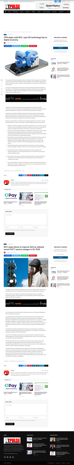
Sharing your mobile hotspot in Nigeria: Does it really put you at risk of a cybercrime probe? (23, 1)
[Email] (2, 94)
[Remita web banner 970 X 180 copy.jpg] (25, 101)
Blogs (21, 11)
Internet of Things (17, 170)
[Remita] (53, 9)
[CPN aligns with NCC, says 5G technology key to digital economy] (26, 62)
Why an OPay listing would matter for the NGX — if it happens (10, 202)
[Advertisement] (37, 22)
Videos (39, 11)
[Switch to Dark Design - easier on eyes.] (67, 11)
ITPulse (8, 42)
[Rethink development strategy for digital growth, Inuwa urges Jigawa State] (26, 196)
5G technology (7, 170)
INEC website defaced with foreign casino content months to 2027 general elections (40, 203)
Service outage (12, 361)
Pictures (54, 11)
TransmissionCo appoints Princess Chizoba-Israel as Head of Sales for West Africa (62, 446)
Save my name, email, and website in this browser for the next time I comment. (21, 230)
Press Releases (46, 11)
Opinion (33, 11)
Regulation (6, 361)
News (9, 11)
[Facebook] (2, 83)
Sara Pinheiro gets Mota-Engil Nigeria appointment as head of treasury (62, 439)
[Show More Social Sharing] (38, 46)
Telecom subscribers (20, 361)
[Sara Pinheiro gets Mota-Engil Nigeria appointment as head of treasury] (52, 439)
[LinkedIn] (2, 89)
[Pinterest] (2, 91)
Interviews (15, 11)
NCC (23, 170)
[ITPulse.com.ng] (12, 6)
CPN (12, 170)
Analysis (27, 11)
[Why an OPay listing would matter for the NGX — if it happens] (11, 196)
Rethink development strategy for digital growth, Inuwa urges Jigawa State (25, 203)
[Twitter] (2, 86)
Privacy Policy (61, 261)
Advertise (61, 11)
